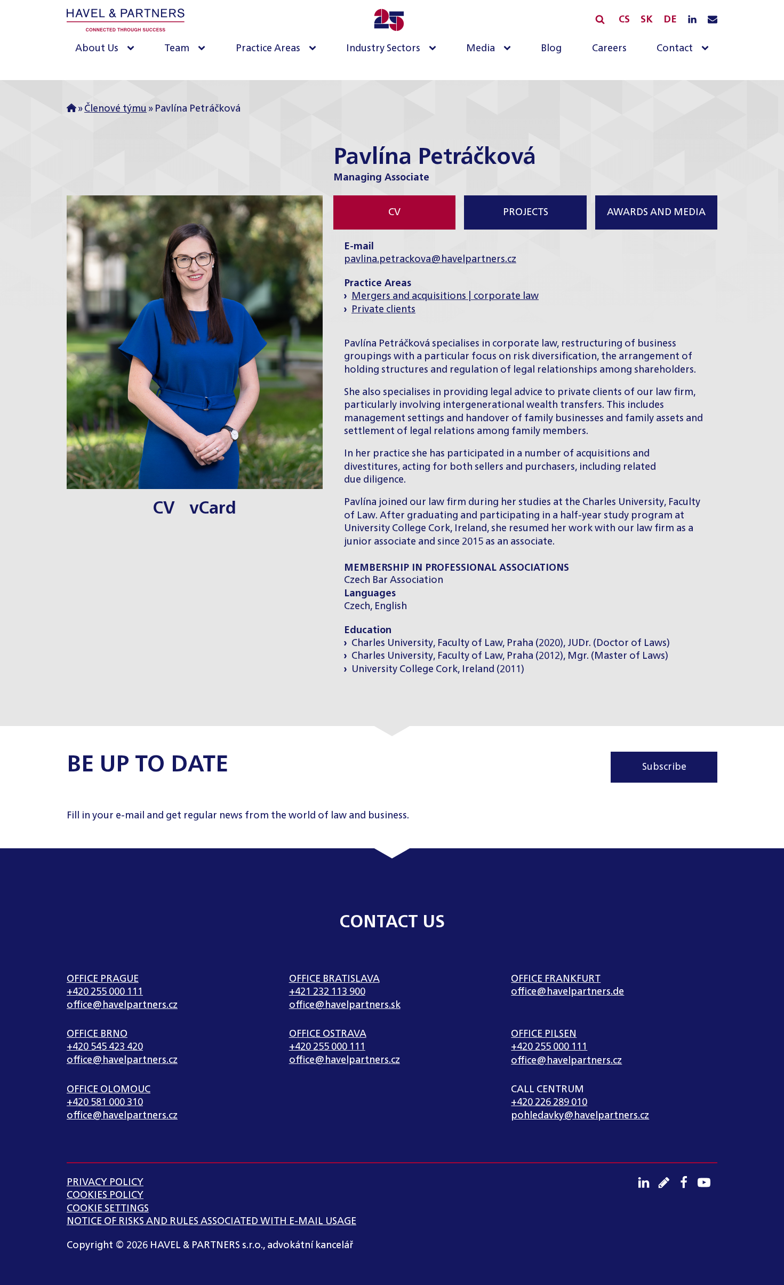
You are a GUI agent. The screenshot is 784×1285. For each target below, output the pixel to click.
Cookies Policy (105, 1195)
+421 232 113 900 (327, 992)
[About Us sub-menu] (133, 49)
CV (164, 508)
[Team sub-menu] (204, 49)
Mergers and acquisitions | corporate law (445, 296)
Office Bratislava (334, 979)
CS (624, 20)
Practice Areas (268, 48)
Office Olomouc (108, 1089)
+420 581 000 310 (105, 1102)
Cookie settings (108, 1208)
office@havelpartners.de (567, 992)
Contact (675, 48)
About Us (96, 48)
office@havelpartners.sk (345, 1005)
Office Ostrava (327, 1034)
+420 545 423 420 (105, 1047)
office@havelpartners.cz (122, 1005)
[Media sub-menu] (509, 49)
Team (176, 48)
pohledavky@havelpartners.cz (580, 1116)
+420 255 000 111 (105, 992)
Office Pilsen (544, 1034)
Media (480, 48)
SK (647, 20)
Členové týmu (115, 109)
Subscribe (664, 767)
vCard (212, 508)
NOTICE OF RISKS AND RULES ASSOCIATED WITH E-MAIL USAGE (211, 1221)
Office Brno (97, 1034)
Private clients (383, 309)
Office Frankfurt (556, 979)
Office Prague (103, 979)
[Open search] (600, 19)
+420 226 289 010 (549, 1102)
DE (670, 20)
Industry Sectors (383, 48)
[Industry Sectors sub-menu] (435, 49)
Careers (609, 48)
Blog (551, 48)
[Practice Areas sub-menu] (315, 49)
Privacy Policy (105, 1182)
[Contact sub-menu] (707, 49)
